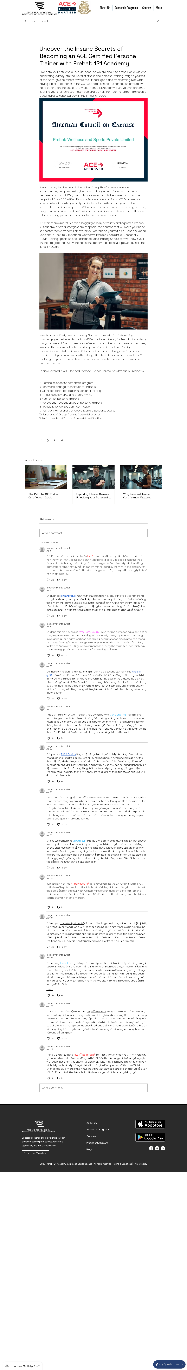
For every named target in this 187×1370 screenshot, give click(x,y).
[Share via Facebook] (40, 440)
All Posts (30, 21)
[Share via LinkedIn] (55, 440)
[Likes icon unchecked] (48, 580)
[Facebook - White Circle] (151, 1148)
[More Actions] (146, 549)
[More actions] (146, 40)
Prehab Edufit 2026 (93, 1142)
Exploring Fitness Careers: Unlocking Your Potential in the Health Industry (93, 495)
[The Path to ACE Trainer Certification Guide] (46, 477)
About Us (91, 1123)
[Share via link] (62, 440)
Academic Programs (93, 1129)
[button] (158, 21)
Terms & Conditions (122, 1163)
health (45, 21)
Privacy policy (140, 1163)
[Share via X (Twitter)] (48, 440)
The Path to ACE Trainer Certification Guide (43, 495)
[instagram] (157, 1148)
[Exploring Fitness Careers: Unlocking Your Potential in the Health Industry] (93, 477)
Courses (91, 1136)
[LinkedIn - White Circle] (163, 1148)
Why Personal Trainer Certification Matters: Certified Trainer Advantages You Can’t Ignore (137, 495)
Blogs (89, 1149)
